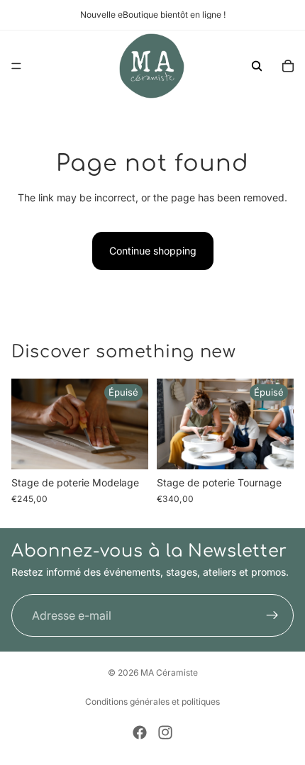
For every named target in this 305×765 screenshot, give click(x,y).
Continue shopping (152, 251)
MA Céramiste (169, 672)
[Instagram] (165, 732)
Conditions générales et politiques (152, 701)
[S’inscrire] (272, 615)
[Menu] (16, 66)
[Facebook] (139, 732)
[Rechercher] (256, 66)
